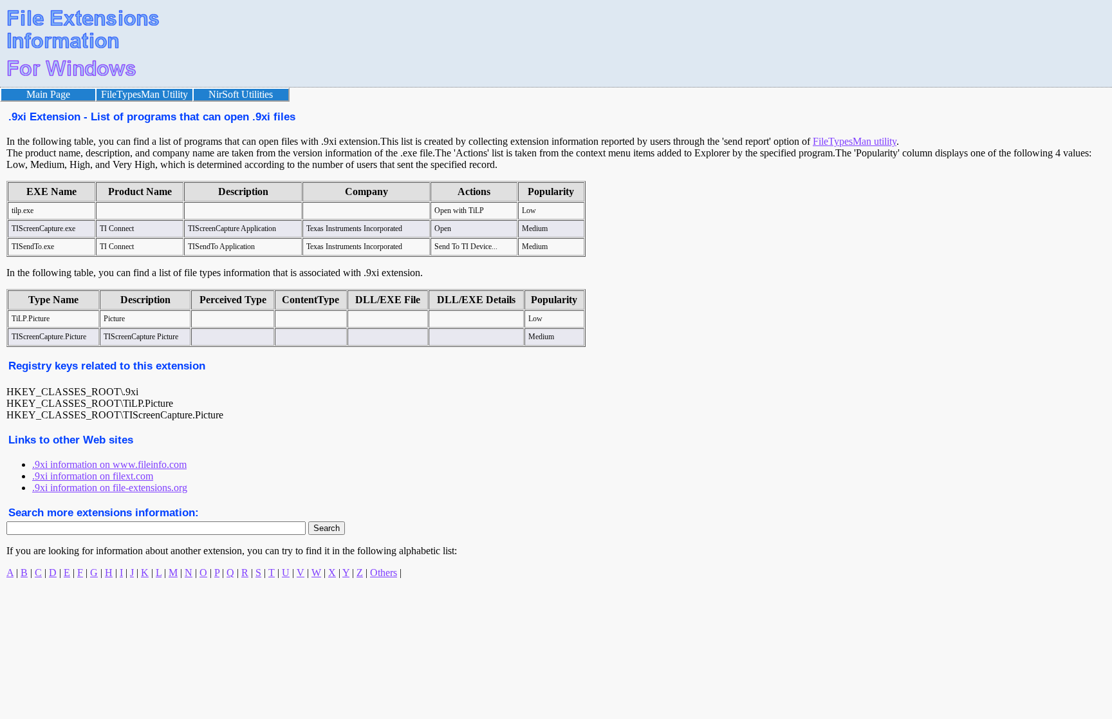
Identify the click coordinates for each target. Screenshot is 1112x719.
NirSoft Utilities (240, 94)
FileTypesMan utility (854, 141)
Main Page (48, 94)
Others (383, 572)
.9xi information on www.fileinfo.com (109, 464)
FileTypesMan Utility (144, 94)
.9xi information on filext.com (92, 476)
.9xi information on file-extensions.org (109, 487)
